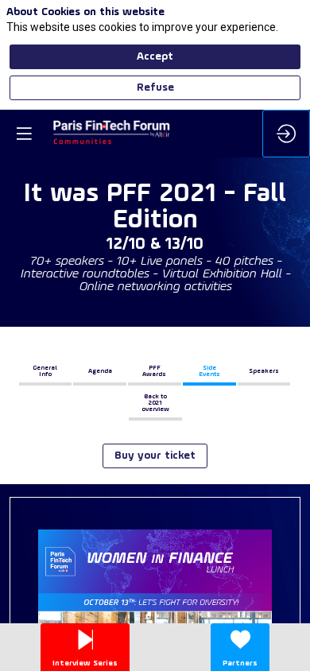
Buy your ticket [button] (155, 456)
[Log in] (286, 133)
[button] (45, 371)
